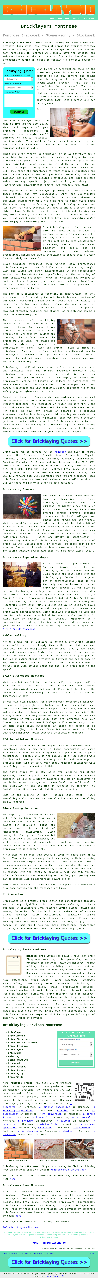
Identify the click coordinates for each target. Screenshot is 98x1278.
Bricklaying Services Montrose (32, 1025)
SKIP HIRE (44, 1128)
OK (63, 1276)
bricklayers (10, 374)
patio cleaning (27, 1131)
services (36, 1018)
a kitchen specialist (54, 1107)
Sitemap (5, 1254)
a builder (63, 1121)
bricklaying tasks (48, 1007)
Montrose (60, 452)
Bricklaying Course (16, 530)
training (77, 267)
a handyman (25, 1121)
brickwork (9, 131)
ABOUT (67, 19)
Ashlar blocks (47, 652)
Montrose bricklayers (40, 956)
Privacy (93, 1254)
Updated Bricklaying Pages (43, 1254)
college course (45, 591)
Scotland (88, 1007)
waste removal (80, 1117)
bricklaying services (78, 987)
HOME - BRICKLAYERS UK (49, 1242)
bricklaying (47, 320)
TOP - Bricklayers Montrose (21, 1227)
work (46, 284)
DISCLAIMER (89, 19)
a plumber (65, 1131)
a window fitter (48, 1124)
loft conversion (51, 1114)
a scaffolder (81, 1128)
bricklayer (25, 120)
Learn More (52, 1276)
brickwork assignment (17, 161)
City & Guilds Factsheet (19, 629)
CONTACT (77, 19)
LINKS (59, 19)
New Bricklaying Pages (20, 1254)
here (13, 1179)
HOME (52, 19)
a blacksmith (41, 1117)
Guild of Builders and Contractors (67, 421)
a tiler (62, 1110)
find (14, 1192)
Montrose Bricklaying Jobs (68, 1170)
